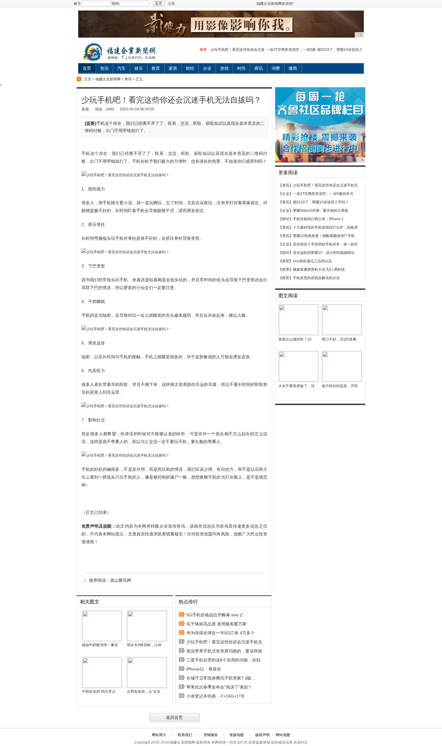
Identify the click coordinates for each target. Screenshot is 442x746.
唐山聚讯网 (120, 580)
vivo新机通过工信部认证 (312, 261)
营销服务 (211, 735)
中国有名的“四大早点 (98, 691)
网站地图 (283, 735)
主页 (87, 79)
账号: (78, 4)
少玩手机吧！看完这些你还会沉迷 (237, 50)
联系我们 (185, 735)
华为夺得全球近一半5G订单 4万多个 (220, 632)
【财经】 (285, 219)
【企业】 (285, 194)
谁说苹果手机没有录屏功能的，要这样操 (224, 651)
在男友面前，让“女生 (144, 691)
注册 (171, 4)
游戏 (224, 68)
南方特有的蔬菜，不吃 (340, 386)
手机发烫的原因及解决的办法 (316, 278)
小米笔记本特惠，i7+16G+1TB (215, 696)
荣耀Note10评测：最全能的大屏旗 (320, 210)
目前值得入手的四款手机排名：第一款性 (325, 244)
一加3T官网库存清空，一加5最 (291, 50)
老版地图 (236, 735)
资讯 (104, 68)
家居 (173, 68)
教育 (156, 68)
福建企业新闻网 (108, 79)
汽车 (121, 68)
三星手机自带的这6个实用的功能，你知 (223, 660)
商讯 (258, 68)
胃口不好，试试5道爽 (339, 339)
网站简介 (159, 735)
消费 (276, 68)
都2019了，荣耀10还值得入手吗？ (321, 202)
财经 (190, 68)
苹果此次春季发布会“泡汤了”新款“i (218, 687)
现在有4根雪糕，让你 (144, 645)
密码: (116, 4)
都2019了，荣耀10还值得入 (339, 50)
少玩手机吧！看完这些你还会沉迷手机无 (224, 642)
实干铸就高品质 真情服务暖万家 (216, 623)
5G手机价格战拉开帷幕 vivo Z (214, 614)
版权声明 (262, 735)
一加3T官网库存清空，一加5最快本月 (323, 194)
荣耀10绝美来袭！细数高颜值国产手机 (324, 236)
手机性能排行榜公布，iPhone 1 (318, 219)
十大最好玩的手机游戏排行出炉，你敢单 (325, 227)
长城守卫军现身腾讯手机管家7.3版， (221, 678)
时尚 (241, 68)
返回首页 (174, 717)
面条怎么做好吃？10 (295, 339)
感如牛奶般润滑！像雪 (100, 645)
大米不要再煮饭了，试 (296, 386)
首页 (87, 68)
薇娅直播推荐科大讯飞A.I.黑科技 (319, 269)
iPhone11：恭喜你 (203, 669)
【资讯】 (285, 185)
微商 (293, 68)
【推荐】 (285, 261)
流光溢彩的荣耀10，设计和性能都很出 (324, 253)
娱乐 (138, 68)
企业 (207, 68)
